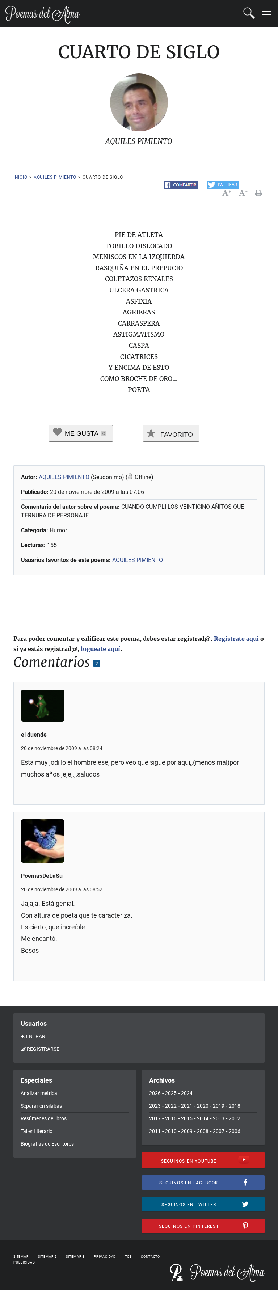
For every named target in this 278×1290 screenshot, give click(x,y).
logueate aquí (100, 648)
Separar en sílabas (41, 1105)
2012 (234, 1118)
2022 (171, 1105)
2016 (171, 1118)
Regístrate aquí (236, 638)
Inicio (20, 177)
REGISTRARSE (43, 1049)
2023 (155, 1105)
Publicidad (24, 1262)
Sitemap (21, 1257)
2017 (155, 1118)
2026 (155, 1093)
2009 (187, 1131)
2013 (218, 1118)
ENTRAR (35, 1036)
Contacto (150, 1257)
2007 (218, 1131)
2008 (202, 1131)
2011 (155, 1131)
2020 (202, 1105)
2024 (187, 1093)
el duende (34, 734)
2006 (234, 1131)
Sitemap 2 (47, 1257)
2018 (234, 1105)
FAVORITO (176, 434)
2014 (202, 1118)
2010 (171, 1131)
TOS (128, 1257)
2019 (218, 1105)
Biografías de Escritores (47, 1143)
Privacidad (105, 1257)
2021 (187, 1105)
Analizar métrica (39, 1093)
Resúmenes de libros (44, 1118)
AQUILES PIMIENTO (55, 177)
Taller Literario (36, 1131)
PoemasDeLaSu (42, 875)
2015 (187, 1118)
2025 (171, 1093)
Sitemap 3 (75, 1257)
